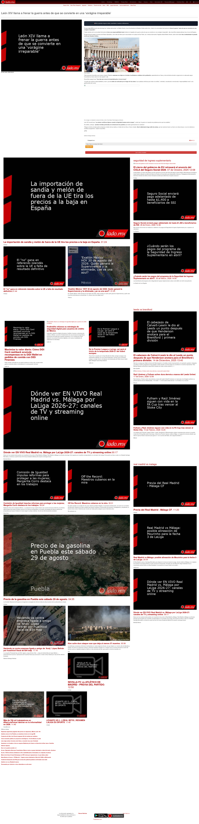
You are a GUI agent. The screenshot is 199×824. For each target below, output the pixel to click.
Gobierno (90, 5)
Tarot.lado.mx (126, 813)
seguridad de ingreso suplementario (152, 160)
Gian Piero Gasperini (75, 5)
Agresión (84, 5)
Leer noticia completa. (140, 152)
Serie (104, 5)
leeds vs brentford (142, 309)
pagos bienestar (114, 5)
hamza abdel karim (124, 5)
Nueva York (66, 5)
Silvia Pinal (133, 5)
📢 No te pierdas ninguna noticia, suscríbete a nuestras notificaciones (111, 23)
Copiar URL (89, 146)
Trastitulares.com (97, 819)
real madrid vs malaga (145, 464)
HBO (108, 5)
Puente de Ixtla (97, 5)
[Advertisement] (50, 310)
